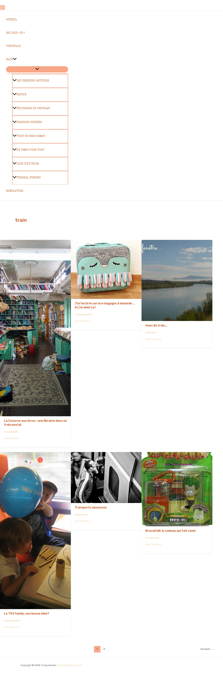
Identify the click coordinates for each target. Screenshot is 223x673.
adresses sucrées (29, 122)
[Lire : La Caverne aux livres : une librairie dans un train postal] (35, 414)
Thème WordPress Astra (70, 665)
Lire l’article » (12, 438)
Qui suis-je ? (15, 33)
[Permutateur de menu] (37, 69)
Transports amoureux (91, 507)
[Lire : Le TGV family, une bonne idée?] (35, 606)
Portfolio (13, 46)
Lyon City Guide (28, 164)
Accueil (11, 19)
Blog (9, 59)
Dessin (21, 94)
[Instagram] (2, 9)
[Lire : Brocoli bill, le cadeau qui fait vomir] (177, 524)
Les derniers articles (33, 80)
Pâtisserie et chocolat (33, 108)
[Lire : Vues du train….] (177, 318)
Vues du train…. (156, 325)
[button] (15, 59)
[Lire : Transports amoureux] (106, 500)
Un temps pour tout (30, 150)
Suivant (206, 649)
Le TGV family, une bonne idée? (26, 613)
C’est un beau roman (31, 136)
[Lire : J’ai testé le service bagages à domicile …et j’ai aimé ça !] (106, 296)
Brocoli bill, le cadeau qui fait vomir (170, 531)
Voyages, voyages (29, 177)
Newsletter (14, 191)
